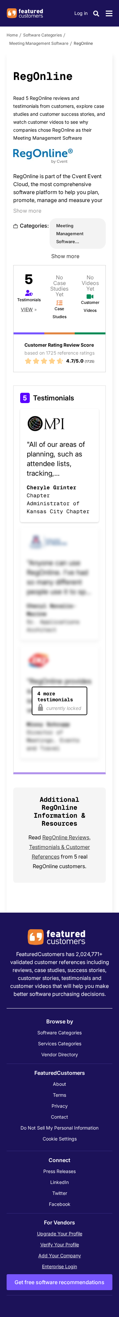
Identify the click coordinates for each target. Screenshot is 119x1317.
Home (12, 35)
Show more (27, 210)
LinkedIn (59, 1182)
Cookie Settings (60, 1139)
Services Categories (59, 1043)
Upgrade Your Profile (59, 1233)
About (59, 1084)
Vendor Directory (59, 1054)
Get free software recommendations (59, 1282)
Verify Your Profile (59, 1244)
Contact (59, 1117)
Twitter (59, 1193)
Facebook (59, 1204)
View (27, 309)
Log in (81, 13)
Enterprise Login (59, 1266)
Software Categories (42, 35)
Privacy (60, 1106)
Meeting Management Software (38, 43)
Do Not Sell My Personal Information (59, 1128)
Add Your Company (59, 1255)
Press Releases (59, 1171)
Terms (59, 1095)
